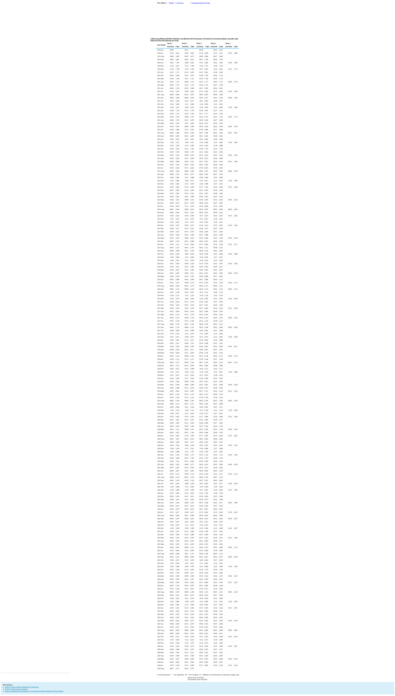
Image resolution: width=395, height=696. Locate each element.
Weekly (171, 3)
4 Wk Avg (180, 3)
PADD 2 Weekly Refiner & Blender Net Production (22, 687)
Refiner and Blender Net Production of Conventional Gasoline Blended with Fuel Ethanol (34, 691)
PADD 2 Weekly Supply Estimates (16, 689)
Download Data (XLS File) (201, 3)
